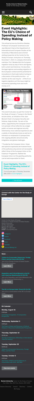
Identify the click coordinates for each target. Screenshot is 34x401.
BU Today (17, 389)
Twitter (6, 236)
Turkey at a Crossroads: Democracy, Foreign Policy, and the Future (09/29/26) (16, 258)
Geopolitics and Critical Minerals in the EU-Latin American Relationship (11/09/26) (16, 274)
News (4, 254)
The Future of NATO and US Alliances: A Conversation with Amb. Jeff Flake (14, 361)
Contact (29, 386)
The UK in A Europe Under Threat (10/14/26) (16, 289)
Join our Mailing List (10, 247)
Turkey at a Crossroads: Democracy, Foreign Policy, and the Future (15, 350)
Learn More (7, 266)
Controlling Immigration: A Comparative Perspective (14, 315)
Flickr (6, 242)
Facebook (7, 239)
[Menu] (3, 12)
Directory (22, 386)
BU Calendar (6, 306)
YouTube (7, 245)
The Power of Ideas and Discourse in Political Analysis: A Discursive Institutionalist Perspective (17, 327)
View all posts (18, 180)
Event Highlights (17, 173)
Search (15, 386)
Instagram (7, 234)
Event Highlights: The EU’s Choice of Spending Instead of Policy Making (17, 166)
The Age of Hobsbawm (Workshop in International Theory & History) (17, 338)
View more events (9, 368)
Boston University (5, 386)
